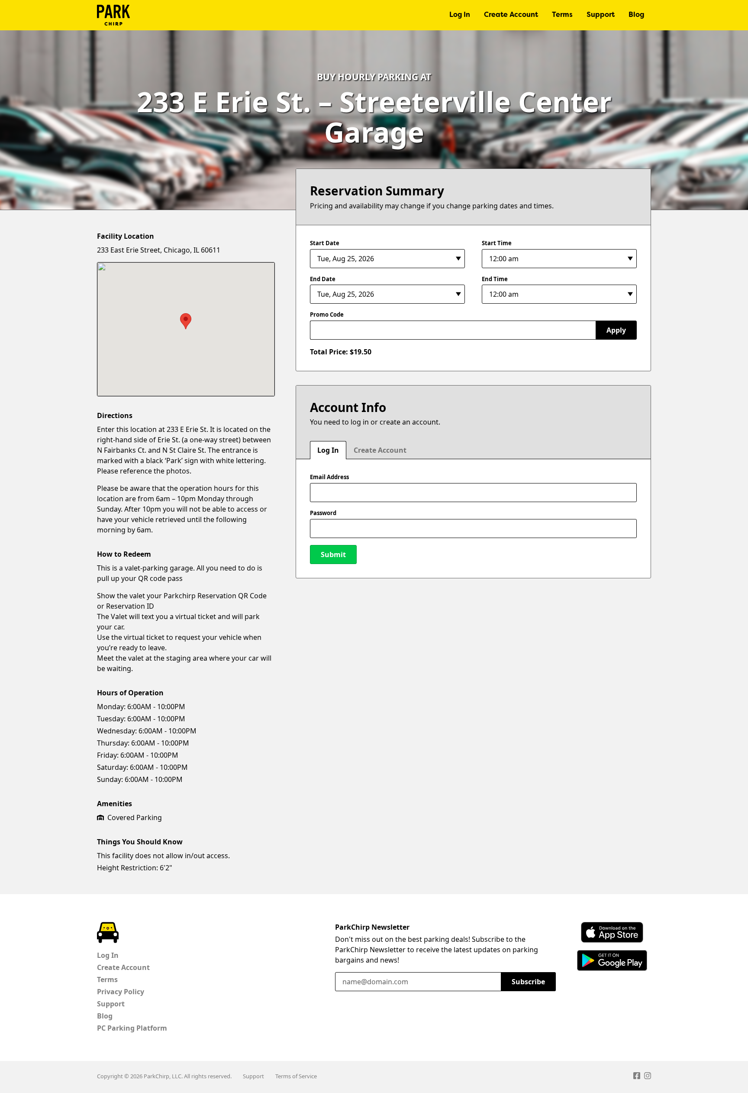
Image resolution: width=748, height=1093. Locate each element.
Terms (562, 15)
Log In (459, 15)
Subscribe (528, 981)
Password (323, 513)
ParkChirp (113, 15)
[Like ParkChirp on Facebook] (636, 1077)
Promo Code (327, 314)
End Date (322, 279)
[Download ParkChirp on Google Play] (612, 960)
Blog (636, 15)
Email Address (329, 477)
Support (601, 15)
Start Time (497, 243)
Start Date (324, 243)
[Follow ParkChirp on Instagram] (647, 1077)
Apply (616, 330)
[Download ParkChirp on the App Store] (612, 932)
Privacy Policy (120, 991)
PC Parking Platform (132, 1028)
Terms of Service (296, 1076)
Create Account (511, 15)
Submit (333, 554)
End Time (495, 279)
